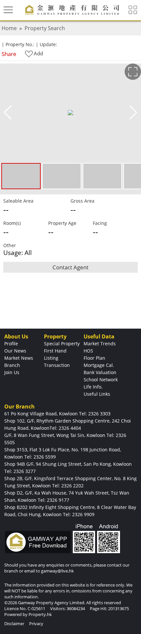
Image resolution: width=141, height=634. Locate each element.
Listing (51, 358)
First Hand (55, 351)
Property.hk (40, 614)
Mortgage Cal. (99, 365)
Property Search (45, 28)
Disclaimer (14, 623)
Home (9, 28)
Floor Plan (94, 358)
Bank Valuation (100, 372)
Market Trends (100, 343)
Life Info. (93, 387)
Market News (18, 358)
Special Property (62, 343)
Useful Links (97, 394)
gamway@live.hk (57, 571)
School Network (101, 379)
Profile (11, 343)
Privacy (36, 623)
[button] (133, 112)
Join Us (11, 372)
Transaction (57, 365)
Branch (12, 365)
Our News (15, 351)
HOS (88, 351)
